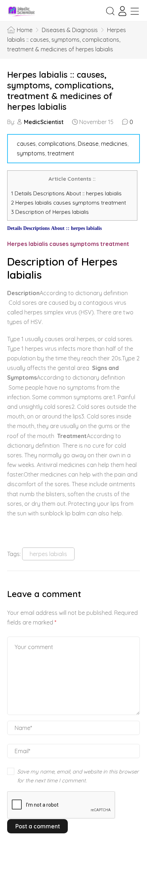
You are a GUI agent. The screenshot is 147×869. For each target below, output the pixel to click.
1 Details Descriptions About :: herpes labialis (66, 193)
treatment (60, 153)
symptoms (31, 153)
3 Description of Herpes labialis (50, 212)
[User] (122, 11)
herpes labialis (48, 553)
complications (56, 143)
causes (26, 143)
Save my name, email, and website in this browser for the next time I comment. (78, 776)
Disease (88, 143)
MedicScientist (44, 121)
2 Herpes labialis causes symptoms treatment (69, 202)
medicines (114, 143)
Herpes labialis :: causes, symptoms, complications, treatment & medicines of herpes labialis (60, 90)
